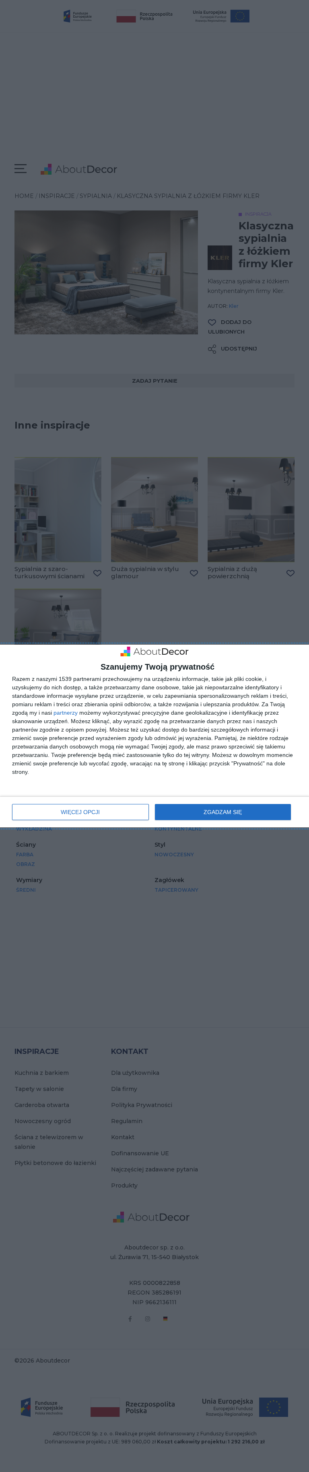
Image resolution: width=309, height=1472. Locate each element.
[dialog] (154, 736)
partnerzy (66, 712)
